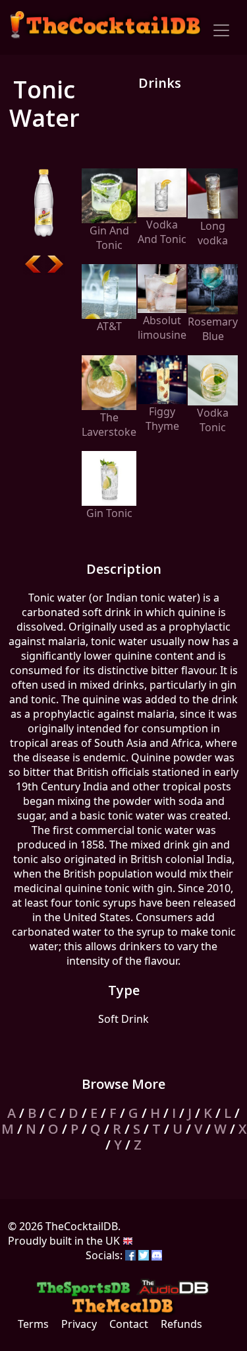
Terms (33, 1324)
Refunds (181, 1324)
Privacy (79, 1324)
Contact (128, 1324)
